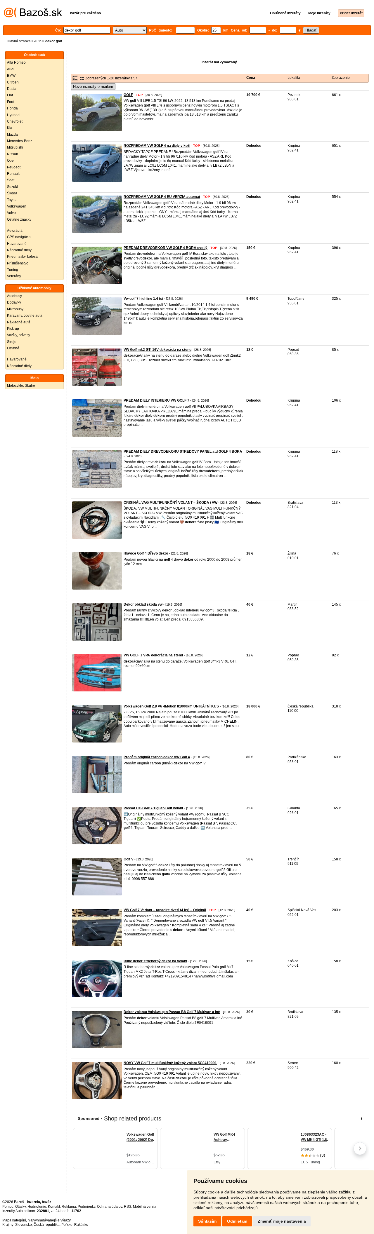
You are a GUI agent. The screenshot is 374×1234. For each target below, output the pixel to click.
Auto (37, 41)
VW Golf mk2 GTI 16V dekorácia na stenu (157, 350)
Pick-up (13, 329)
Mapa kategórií (14, 1220)
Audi (10, 69)
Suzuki (12, 187)
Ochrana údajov (109, 1207)
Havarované (17, 244)
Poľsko (66, 1225)
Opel (11, 160)
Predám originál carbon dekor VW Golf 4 (157, 757)
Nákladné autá (18, 322)
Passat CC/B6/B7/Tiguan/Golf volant (153, 808)
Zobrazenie (341, 78)
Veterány (14, 276)
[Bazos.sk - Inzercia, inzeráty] (33, 16)
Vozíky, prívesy (18, 335)
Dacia (11, 89)
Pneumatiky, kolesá (22, 257)
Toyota (12, 200)
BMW (11, 76)
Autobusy (14, 296)
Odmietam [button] (237, 1221)
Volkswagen (16, 206)
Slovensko (23, 1225)
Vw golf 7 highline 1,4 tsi (143, 299)
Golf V (129, 859)
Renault (13, 174)
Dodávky (14, 302)
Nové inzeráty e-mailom (93, 86)
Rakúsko (81, 1225)
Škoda (12, 193)
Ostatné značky (19, 219)
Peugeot (13, 167)
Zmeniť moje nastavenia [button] (282, 1221)
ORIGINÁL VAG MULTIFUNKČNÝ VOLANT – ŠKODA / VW (170, 503)
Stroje (11, 342)
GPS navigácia (19, 237)
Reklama (69, 1207)
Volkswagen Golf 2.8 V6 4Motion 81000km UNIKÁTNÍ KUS (171, 706)
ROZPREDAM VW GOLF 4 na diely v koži (157, 146)
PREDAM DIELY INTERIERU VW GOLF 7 (156, 400)
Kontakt (54, 1207)
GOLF (128, 95)
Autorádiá (14, 231)
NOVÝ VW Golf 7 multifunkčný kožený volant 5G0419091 (170, 1063)
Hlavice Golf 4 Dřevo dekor (146, 553)
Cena (250, 78)
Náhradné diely (19, 250)
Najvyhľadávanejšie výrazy (49, 1220)
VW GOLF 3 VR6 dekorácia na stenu (153, 655)
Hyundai (13, 115)
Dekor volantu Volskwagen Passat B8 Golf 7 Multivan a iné (172, 1012)
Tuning (12, 270)
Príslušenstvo (17, 263)
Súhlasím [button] (207, 1221)
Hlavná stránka (19, 41)
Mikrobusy (15, 309)
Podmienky (86, 1207)
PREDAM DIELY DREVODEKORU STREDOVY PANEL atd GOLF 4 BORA (183, 451)
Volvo (11, 213)
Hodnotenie (36, 1207)
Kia (9, 128)
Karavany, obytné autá (24, 315)
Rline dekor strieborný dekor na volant (155, 961)
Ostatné (13, 348)
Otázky (20, 1207)
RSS (127, 1207)
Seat (10, 180)
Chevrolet (14, 121)
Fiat (10, 95)
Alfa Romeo (16, 62)
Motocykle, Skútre (21, 386)
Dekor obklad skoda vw (143, 604)
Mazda (12, 135)
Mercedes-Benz (19, 141)
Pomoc (7, 1207)
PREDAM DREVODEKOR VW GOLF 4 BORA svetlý (165, 248)
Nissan (12, 154)
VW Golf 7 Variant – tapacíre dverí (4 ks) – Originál (165, 910)
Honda (12, 108)
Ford (10, 102)
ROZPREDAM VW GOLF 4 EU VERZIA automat (162, 197)
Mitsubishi (15, 147)
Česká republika (47, 1225)
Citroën (13, 82)
